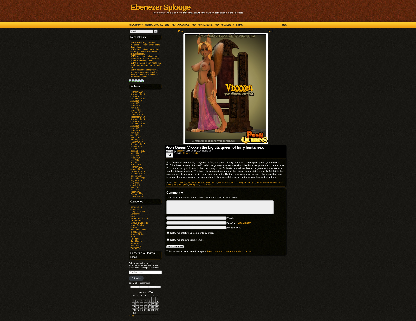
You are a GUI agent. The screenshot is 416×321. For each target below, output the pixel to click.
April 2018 (135, 135)
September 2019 (137, 99)
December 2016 (137, 171)
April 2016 (135, 190)
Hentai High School (139, 218)
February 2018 (136, 139)
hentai (133, 216)
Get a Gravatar (244, 223)
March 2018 (135, 137)
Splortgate (135, 239)
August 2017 (136, 153)
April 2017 (135, 162)
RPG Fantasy (136, 232)
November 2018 (137, 119)
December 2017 (137, 144)
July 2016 (134, 183)
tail (190, 185)
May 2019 (134, 108)
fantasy (240, 182)
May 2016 (134, 187)
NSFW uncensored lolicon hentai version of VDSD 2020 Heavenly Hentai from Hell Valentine (145, 58)
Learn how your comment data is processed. (230, 251)
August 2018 (136, 126)
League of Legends (139, 223)
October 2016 (136, 176)
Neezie (179, 151)
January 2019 (136, 114)
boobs (194, 182)
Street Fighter (136, 241)
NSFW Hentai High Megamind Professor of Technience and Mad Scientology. (145, 44)
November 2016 (137, 174)
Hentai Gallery (224, 24)
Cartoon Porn (136, 207)
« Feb (131, 316)
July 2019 (134, 103)
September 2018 (137, 124)
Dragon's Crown (137, 211)
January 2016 (136, 196)
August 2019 (136, 101)
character (134, 209)
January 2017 (136, 169)
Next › (271, 31)
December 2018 (137, 117)
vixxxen (203, 185)
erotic (233, 182)
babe (181, 182)
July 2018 (134, 128)
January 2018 (136, 142)
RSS (284, 24)
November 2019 (137, 94)
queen (185, 185)
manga (266, 182)
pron (179, 185)
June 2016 (135, 185)
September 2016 (137, 178)
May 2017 (134, 160)
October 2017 (136, 149)
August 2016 (136, 180)
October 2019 (136, 96)
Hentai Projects (202, 24)
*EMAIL (239, 222)
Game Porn (135, 214)
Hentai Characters (157, 24)
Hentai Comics (180, 24)
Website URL (234, 227)
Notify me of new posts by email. (187, 240)
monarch (274, 182)
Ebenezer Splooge (160, 7)
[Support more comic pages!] (130, 81)
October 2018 (136, 121)
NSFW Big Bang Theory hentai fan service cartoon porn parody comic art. (145, 65)
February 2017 (136, 167)
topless (196, 185)
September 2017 (137, 151)
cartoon (214, 182)
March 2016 (135, 192)
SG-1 (132, 236)
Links (239, 24)
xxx (209, 185)
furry (249, 182)
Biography (136, 24)
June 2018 (135, 130)
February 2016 (136, 194)
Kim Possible (136, 221)
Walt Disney (135, 246)
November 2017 (137, 146)
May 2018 (134, 133)
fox (245, 182)
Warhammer (135, 248)
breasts (201, 182)
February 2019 (136, 112)
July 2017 (134, 155)
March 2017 (135, 165)
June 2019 (135, 105)
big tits (187, 182)
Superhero (135, 243)
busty (207, 182)
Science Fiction (137, 234)
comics (221, 182)
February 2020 (136, 92)
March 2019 (135, 110)
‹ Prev (180, 31)
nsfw (280, 182)
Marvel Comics (137, 225)
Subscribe (136, 278)
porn (174, 185)
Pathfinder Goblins (138, 230)
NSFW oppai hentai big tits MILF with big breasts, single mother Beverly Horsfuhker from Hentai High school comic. (144, 73)
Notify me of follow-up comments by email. (192, 233)
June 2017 (135, 158)
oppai (168, 185)
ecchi (227, 182)
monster (134, 227)
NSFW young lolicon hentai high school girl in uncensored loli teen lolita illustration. (145, 51)
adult (176, 182)
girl (253, 182)
